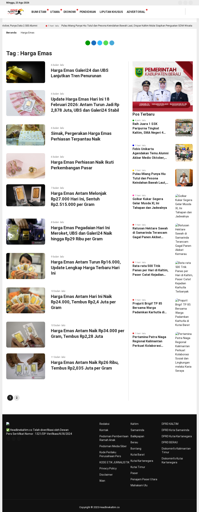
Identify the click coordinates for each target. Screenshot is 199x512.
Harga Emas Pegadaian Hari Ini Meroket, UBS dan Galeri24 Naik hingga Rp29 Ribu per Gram (81, 233)
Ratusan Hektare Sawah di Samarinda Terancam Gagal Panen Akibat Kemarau (150, 233)
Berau (134, 442)
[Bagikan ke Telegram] (111, 42)
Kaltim (135, 423)
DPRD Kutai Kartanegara (177, 436)
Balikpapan (137, 436)
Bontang (136, 448)
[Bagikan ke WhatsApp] (106, 42)
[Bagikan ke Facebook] (94, 42)
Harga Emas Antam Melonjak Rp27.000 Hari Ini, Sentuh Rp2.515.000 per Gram (78, 199)
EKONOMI (70, 11)
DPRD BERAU (170, 442)
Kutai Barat (138, 454)
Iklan (102, 480)
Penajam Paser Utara (144, 479)
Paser (134, 473)
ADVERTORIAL (136, 11)
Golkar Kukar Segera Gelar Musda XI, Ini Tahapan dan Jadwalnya (150, 203)
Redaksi (104, 423)
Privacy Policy (108, 468)
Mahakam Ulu (139, 485)
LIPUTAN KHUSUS (111, 11)
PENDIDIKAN (88, 11)
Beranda (11, 32)
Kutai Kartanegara (142, 460)
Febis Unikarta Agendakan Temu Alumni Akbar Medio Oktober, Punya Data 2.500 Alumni (151, 153)
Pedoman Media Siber (113, 446)
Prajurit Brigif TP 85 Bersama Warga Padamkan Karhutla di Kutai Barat (148, 308)
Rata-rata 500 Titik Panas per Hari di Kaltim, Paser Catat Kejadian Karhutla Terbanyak (150, 270)
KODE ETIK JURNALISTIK (114, 462)
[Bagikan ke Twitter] (100, 42)
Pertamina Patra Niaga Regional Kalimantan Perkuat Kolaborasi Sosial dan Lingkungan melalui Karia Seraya (149, 341)
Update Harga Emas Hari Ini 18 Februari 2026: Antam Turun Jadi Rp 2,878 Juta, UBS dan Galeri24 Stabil (85, 105)
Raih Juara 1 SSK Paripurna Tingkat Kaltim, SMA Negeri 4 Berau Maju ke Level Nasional (148, 128)
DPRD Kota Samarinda (175, 430)
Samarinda (137, 430)
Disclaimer (106, 474)
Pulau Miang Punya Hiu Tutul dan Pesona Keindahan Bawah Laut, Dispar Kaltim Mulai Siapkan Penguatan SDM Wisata (113, 25)
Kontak (104, 430)
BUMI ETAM (38, 11)
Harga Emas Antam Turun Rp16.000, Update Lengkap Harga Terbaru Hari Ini (86, 268)
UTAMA (55, 11)
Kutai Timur (138, 467)
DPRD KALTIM (170, 423)
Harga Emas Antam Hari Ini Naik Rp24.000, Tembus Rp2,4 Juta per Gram (83, 302)
